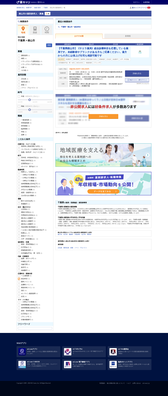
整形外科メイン (28, 287)
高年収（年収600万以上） (31, 157)
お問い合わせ (136, 383)
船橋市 (71, 234)
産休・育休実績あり (29, 244)
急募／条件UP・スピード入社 (33, 152)
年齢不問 (25, 264)
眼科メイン (26, 282)
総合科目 (25, 279)
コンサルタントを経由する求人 (33, 149)
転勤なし (25, 233)
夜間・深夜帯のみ (28, 192)
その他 (24, 70)
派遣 (24, 85)
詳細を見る (137, 73)
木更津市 (77, 234)
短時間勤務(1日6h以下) (30, 187)
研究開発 (25, 126)
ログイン (136, 2)
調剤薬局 (25, 55)
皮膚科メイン (27, 284)
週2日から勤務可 (28, 221)
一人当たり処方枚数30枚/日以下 (34, 230)
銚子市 (60, 234)
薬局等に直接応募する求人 (32, 146)
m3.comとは (146, 383)
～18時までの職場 (28, 181)
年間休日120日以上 (29, 215)
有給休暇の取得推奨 (29, 227)
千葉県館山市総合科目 (71, 27)
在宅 (24, 296)
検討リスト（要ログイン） (139, 80)
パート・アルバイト (29, 88)
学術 (24, 132)
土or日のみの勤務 (28, 195)
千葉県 (46, 7)
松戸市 (84, 234)
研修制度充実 (27, 250)
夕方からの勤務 (28, 189)
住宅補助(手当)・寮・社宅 (31, 253)
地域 (23, 32)
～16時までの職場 (28, 175)
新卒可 (24, 267)
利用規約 (102, 383)
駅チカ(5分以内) (28, 201)
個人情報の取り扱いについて (116, 383)
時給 (30, 106)
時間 (47, 32)
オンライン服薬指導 (29, 293)
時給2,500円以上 (28, 160)
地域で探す (37, 7)
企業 (24, 67)
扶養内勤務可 (27, 319)
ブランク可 (26, 317)
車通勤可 (25, 204)
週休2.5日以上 (27, 212)
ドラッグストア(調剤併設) (31, 61)
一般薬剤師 (26, 120)
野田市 (89, 234)
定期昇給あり (27, 163)
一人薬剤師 (26, 276)
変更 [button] (49, 45)
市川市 (65, 234)
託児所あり (26, 247)
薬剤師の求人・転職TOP (24, 7)
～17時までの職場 (28, 178)
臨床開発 (25, 129)
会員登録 (146, 2)
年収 (30, 96)
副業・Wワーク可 (28, 258)
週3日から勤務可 (28, 224)
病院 (24, 58)
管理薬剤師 (26, 123)
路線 (35, 32)
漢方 (24, 290)
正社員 (24, 79)
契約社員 (25, 82)
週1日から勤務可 (28, 218)
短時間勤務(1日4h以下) (30, 184)
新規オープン (27, 236)
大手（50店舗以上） (29, 239)
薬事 (24, 135)
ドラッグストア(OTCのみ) (31, 64)
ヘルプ (129, 383)
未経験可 (25, 270)
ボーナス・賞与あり (29, 166)
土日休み (25, 209)
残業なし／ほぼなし (29, 172)
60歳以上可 (26, 261)
